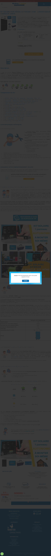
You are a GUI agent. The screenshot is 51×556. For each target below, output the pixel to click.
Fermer (25, 280)
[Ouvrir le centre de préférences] (2, 553)
